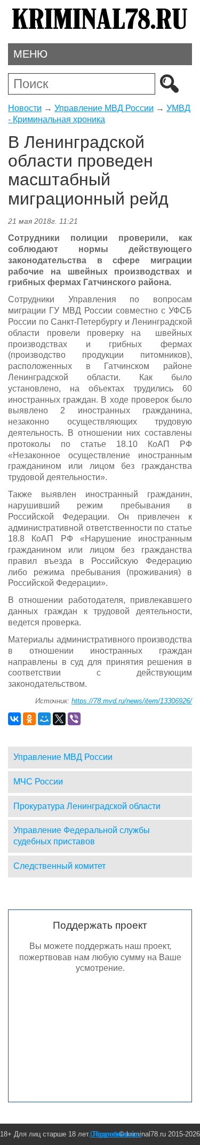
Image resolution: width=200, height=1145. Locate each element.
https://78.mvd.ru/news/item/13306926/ (131, 701)
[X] (59, 718)
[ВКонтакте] (14, 718)
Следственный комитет (59, 865)
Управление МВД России (104, 108)
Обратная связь (115, 1134)
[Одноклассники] (29, 718)
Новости (25, 108)
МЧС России (38, 781)
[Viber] (74, 718)
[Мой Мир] (44, 718)
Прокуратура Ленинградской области (87, 806)
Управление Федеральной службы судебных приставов (81, 836)
